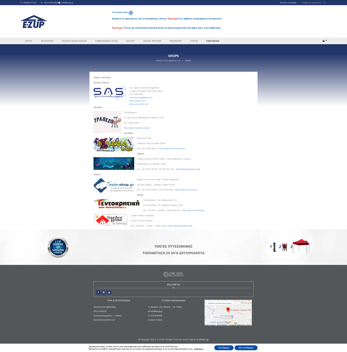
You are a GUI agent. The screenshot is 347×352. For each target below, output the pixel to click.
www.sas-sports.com (138, 104)
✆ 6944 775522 (155, 320)
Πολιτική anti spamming (104, 307)
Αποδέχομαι (223, 347)
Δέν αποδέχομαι (246, 347)
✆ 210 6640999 (155, 315)
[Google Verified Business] (173, 274)
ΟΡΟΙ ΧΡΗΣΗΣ (100, 311)
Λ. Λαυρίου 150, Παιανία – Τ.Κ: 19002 (165, 307)
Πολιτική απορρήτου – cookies (108, 315)
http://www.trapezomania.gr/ (137, 128)
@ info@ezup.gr (155, 311)
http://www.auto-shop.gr (186, 189)
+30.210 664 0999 (51, 2)
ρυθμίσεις (198, 349)
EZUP (173, 259)
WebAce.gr (204, 339)
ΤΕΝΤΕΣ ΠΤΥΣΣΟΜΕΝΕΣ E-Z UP (168, 60)
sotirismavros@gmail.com (141, 97)
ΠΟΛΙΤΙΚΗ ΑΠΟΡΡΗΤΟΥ (104, 320)
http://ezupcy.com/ (137, 100)
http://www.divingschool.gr (188, 169)
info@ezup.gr (67, 2)
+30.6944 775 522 (30, 2)
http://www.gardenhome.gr (179, 225)
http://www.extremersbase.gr (172, 148)
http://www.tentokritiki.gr (193, 210)
